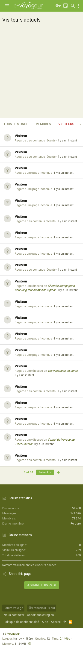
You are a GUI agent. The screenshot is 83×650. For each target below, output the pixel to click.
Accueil (56, 622)
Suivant (44, 472)
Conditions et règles (40, 615)
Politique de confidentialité (21, 622)
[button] (7, 6)
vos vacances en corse (63, 370)
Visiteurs (66, 124)
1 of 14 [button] (28, 472)
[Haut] (64, 621)
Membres (43, 124)
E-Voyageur (12, 633)
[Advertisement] (41, 74)
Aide (45, 622)
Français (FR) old (43, 608)
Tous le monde (16, 124)
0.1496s (65, 638)
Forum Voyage (13, 608)
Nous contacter (14, 615)
